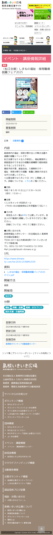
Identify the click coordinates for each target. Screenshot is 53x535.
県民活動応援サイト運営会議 (19, 523)
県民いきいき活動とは (16, 510)
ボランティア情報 (13, 401)
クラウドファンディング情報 (19, 462)
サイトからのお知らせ (16, 394)
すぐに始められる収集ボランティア (21, 410)
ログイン (38, 33)
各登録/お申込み (19, 50)
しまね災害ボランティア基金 (19, 483)
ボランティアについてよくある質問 (21, 407)
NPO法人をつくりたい (16, 430)
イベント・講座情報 (14, 443)
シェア (7, 112)
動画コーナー (39, 23)
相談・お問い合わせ (42, 29)
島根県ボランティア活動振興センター (21, 344)
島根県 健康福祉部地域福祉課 (17, 383)
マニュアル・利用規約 (24, 26)
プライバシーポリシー (22, 353)
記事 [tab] (6, 140)
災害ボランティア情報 (16, 476)
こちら (28, 181)
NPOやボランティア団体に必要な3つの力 (24, 433)
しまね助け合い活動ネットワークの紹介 (23, 414)
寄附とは (11, 519)
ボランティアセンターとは (18, 417)
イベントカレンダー (42, 26)
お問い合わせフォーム (16, 500)
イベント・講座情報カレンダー (20, 446)
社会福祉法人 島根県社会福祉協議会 (19, 375)
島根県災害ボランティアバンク (20, 480)
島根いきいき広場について (18, 506)
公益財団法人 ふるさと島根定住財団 (19, 379)
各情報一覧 (7, 50)
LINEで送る (29, 112)
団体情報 (9, 423)
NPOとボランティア (15, 404)
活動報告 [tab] (18, 140)
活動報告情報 (11, 469)
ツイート (17, 112)
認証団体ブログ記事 (14, 489)
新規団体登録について (16, 513)
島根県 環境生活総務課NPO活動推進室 (21, 386)
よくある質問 (12, 436)
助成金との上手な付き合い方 (19, 456)
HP (24, 215)
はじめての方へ (21, 23)
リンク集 (6, 353)
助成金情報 (10, 453)
